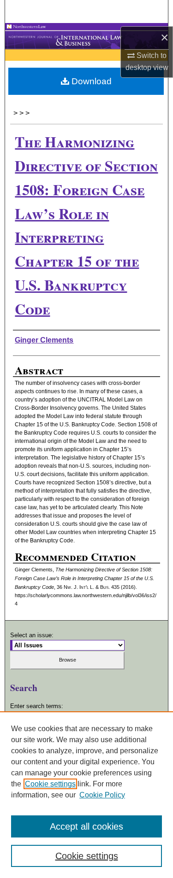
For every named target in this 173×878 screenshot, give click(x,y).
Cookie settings (50, 784)
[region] (86, 794)
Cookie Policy (102, 795)
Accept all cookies (86, 826)
